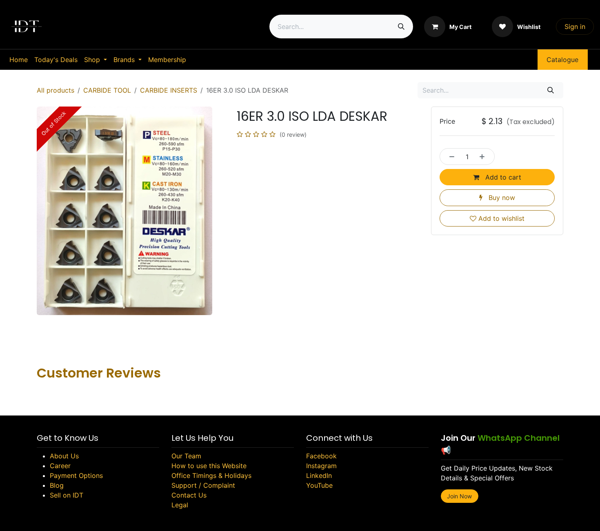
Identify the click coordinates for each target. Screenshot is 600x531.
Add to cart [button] (502, 177)
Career (60, 466)
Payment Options (76, 475)
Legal (179, 505)
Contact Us (189, 495)
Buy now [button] (501, 197)
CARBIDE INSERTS (168, 90)
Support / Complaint (203, 485)
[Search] (401, 26)
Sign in (574, 26)
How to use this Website (209, 466)
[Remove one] (450, 156)
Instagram (321, 466)
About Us (64, 456)
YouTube (319, 485)
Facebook (321, 456)
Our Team (186, 456)
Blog (57, 485)
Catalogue (562, 60)
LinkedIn (319, 475)
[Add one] (484, 156)
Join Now (459, 496)
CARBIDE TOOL (107, 90)
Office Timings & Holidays (211, 475)
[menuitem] (18, 59)
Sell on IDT (66, 495)
